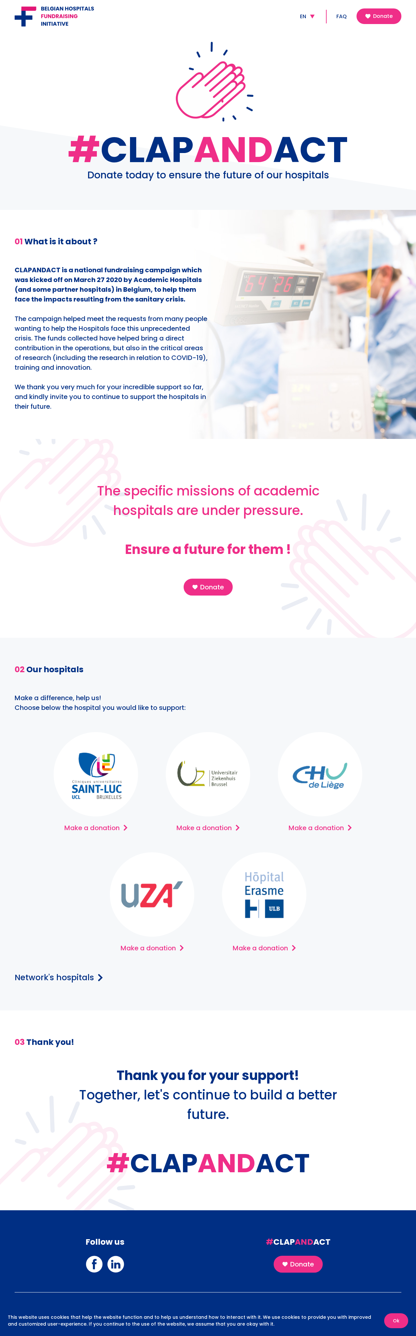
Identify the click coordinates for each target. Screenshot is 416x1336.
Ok (396, 1320)
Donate (383, 16)
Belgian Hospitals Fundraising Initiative (62, 12)
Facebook (94, 1260)
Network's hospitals (54, 977)
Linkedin (115, 1260)
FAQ (341, 16)
